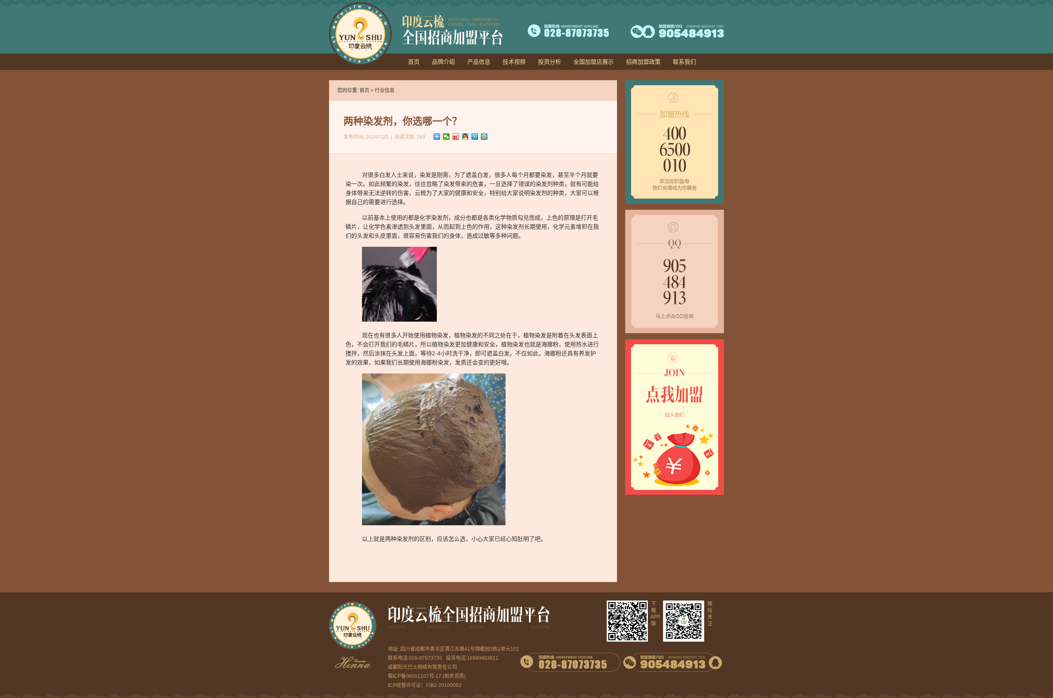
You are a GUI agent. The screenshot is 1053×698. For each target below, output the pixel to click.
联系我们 (684, 61)
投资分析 (549, 61)
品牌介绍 (443, 61)
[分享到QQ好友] (465, 136)
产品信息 (478, 61)
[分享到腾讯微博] (474, 136)
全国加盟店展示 (593, 61)
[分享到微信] (446, 136)
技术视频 (514, 61)
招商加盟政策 (643, 61)
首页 (414, 61)
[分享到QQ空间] (484, 136)
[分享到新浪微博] (455, 136)
